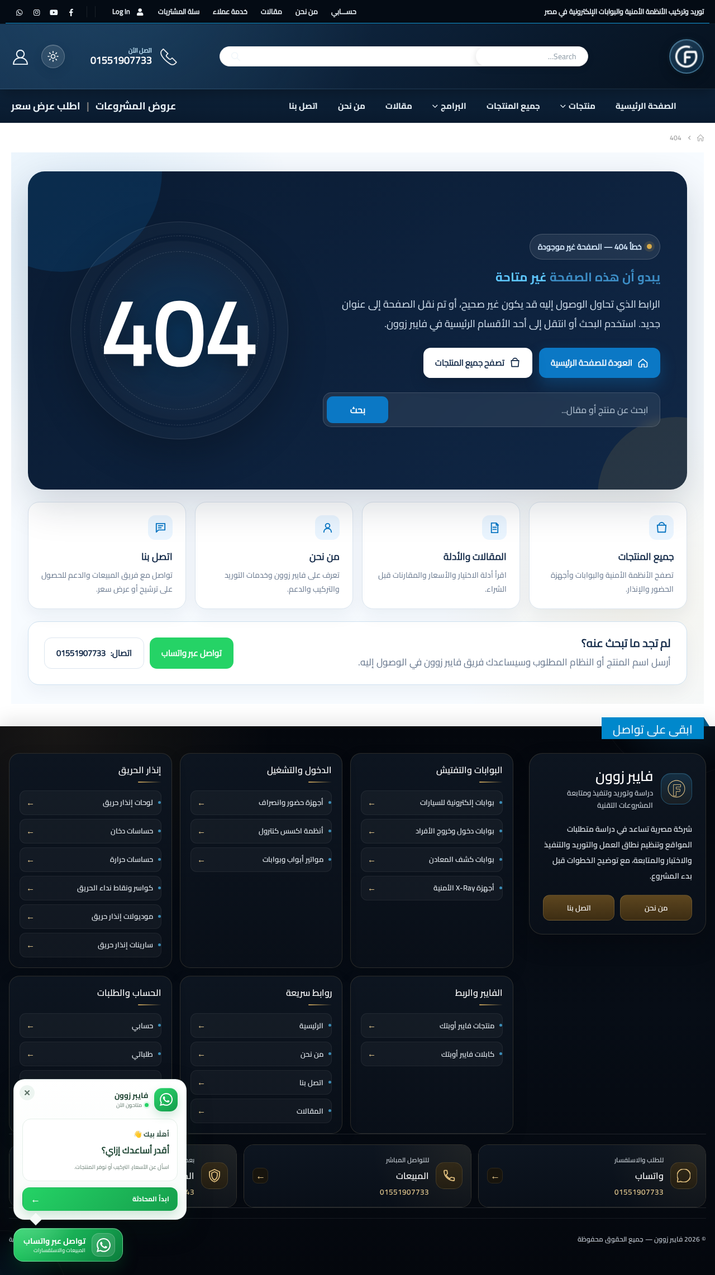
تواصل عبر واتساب (191, 653)
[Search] (235, 56)
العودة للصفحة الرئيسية (591, 362)
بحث (357, 409)
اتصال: (94, 653)
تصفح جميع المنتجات (469, 362)
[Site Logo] (686, 56)
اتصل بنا (303, 106)
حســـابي (343, 11)
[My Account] (20, 57)
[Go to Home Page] (700, 138)
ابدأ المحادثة (100, 1199)
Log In (121, 11)
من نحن (306, 11)
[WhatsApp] (19, 12)
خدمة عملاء (230, 11)
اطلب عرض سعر (45, 106)
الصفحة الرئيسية (646, 106)
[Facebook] (71, 12)
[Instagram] (36, 12)
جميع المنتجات (513, 106)
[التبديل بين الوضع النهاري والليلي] (53, 56)
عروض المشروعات (136, 106)
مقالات (271, 11)
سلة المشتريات (178, 11)
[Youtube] (53, 12)
